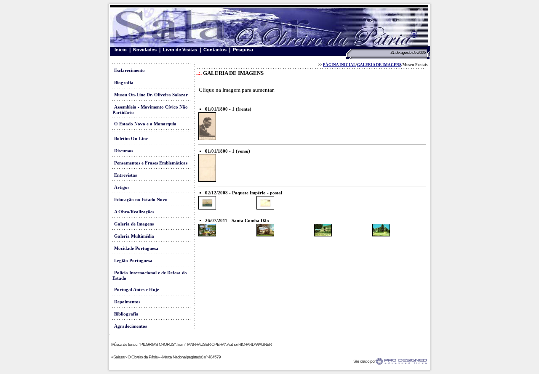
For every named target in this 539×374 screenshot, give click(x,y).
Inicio (121, 49)
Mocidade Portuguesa (136, 248)
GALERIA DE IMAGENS (379, 65)
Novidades (145, 49)
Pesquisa (243, 49)
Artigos (121, 187)
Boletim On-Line (131, 138)
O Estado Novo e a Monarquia (145, 124)
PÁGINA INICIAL (339, 65)
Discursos (123, 151)
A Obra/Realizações (134, 212)
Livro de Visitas (180, 49)
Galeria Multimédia (134, 236)
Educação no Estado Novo (141, 199)
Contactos (215, 49)
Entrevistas (125, 175)
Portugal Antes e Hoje (136, 289)
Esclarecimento (129, 70)
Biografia (123, 82)
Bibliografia (126, 314)
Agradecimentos (130, 326)
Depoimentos (127, 302)
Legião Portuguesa (133, 260)
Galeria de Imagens (134, 224)
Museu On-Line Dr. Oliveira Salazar (151, 95)
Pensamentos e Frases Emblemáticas (150, 163)
